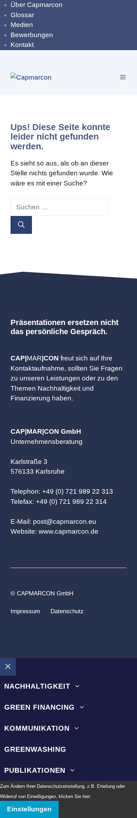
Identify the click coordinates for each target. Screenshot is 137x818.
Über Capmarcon (37, 4)
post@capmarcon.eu (64, 521)
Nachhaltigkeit (37, 686)
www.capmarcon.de (68, 531)
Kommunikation (37, 728)
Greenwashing (35, 749)
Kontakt (22, 44)
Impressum (25, 611)
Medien (22, 24)
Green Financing (39, 707)
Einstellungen (29, 809)
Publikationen (34, 770)
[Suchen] (21, 225)
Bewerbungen (32, 35)
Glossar (22, 15)
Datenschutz (67, 611)
